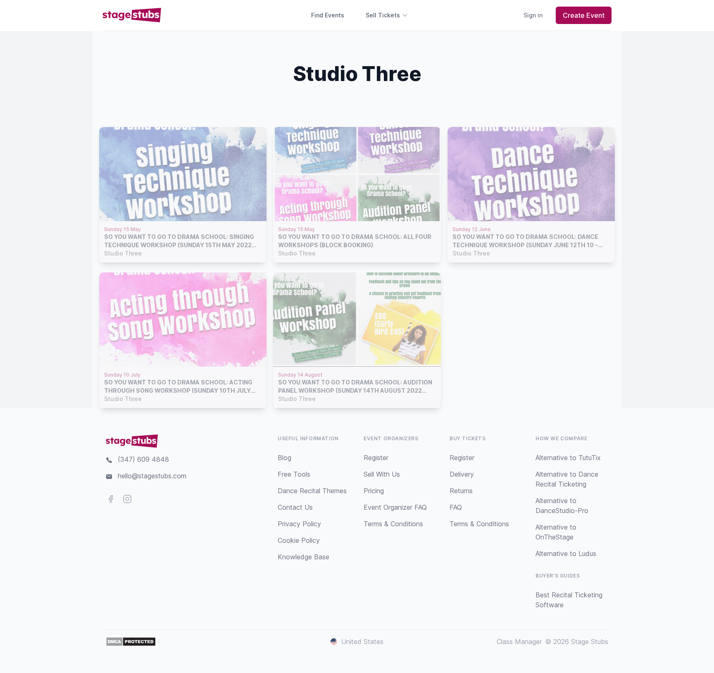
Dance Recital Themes (312, 491)
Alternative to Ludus (566, 553)
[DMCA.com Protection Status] (131, 642)
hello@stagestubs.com (152, 476)
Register (376, 457)
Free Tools (294, 474)
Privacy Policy (299, 524)
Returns (461, 491)
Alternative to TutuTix (568, 457)
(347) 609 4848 (143, 459)
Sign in (533, 15)
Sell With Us (382, 474)
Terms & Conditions (393, 524)
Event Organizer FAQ (395, 507)
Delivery (462, 474)
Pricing (374, 491)
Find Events (327, 15)
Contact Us (295, 507)
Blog (284, 457)
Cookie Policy (299, 540)
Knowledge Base (303, 557)
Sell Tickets (383, 15)
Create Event (584, 15)
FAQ (456, 507)
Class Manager (519, 641)
